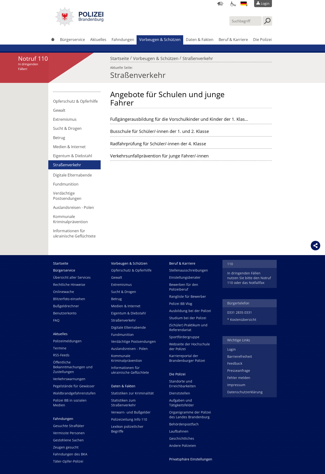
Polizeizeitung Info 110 (129, 419)
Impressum (236, 385)
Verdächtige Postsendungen (67, 196)
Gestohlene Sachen (68, 440)
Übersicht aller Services (72, 277)
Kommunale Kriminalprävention (70, 219)
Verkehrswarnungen (69, 379)
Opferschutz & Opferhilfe (75, 101)
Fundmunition (66, 184)
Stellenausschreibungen (188, 270)
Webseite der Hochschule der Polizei (189, 346)
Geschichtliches (181, 438)
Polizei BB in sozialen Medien (70, 402)
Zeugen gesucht (66, 447)
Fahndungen (123, 39)
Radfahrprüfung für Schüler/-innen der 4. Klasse (158, 143)
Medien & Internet (69, 146)
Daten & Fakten (199, 39)
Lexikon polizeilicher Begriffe (127, 429)
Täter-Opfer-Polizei (68, 461)
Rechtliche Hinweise (69, 284)
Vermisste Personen (69, 433)
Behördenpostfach (184, 424)
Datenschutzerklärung (245, 392)
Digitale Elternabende (72, 175)
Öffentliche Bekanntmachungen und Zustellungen (73, 367)
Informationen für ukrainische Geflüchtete (74, 233)
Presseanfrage (238, 370)
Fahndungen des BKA (70, 454)
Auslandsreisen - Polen (73, 207)
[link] (79, 25)
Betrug (59, 137)
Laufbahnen (178, 431)
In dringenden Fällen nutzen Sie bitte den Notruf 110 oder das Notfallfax (249, 278)
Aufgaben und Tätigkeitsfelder (181, 402)
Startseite (119, 57)
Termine (59, 348)
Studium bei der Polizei (187, 318)
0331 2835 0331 (239, 312)
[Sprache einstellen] (243, 3)
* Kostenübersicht (241, 319)
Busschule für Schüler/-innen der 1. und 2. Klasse (159, 131)
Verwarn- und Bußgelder (131, 412)
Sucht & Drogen (67, 128)
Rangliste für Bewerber (187, 296)
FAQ (56, 320)
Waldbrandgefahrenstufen (74, 393)
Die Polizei (262, 39)
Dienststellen (179, 393)
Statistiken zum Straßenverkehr (123, 402)
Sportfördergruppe (184, 337)
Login (231, 349)
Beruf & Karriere (233, 39)
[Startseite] (52, 40)
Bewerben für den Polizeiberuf (183, 287)
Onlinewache (63, 291)
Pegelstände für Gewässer (74, 386)
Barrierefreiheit (239, 356)
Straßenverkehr (197, 57)
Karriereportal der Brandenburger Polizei (187, 358)
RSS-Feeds (61, 355)
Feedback (234, 363)
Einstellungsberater (185, 277)
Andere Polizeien (182, 445)
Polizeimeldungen (67, 341)
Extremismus (65, 119)
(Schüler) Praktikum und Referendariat (188, 327)
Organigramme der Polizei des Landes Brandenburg (190, 414)
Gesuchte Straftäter (68, 426)
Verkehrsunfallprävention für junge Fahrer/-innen (159, 156)
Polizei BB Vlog (180, 303)
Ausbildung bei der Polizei (190, 310)
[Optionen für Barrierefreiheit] (232, 3)
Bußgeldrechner (66, 306)
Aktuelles (98, 39)
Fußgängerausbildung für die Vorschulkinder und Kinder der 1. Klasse (179, 119)
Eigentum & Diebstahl (72, 155)
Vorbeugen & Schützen (160, 39)
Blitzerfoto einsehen (69, 299)
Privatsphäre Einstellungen (190, 459)
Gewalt (59, 110)
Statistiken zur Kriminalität (132, 393)
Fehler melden (238, 377)
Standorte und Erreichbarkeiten (182, 383)
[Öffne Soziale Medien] (315, 245)
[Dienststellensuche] (220, 3)
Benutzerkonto (64, 313)
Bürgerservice (72, 39)
